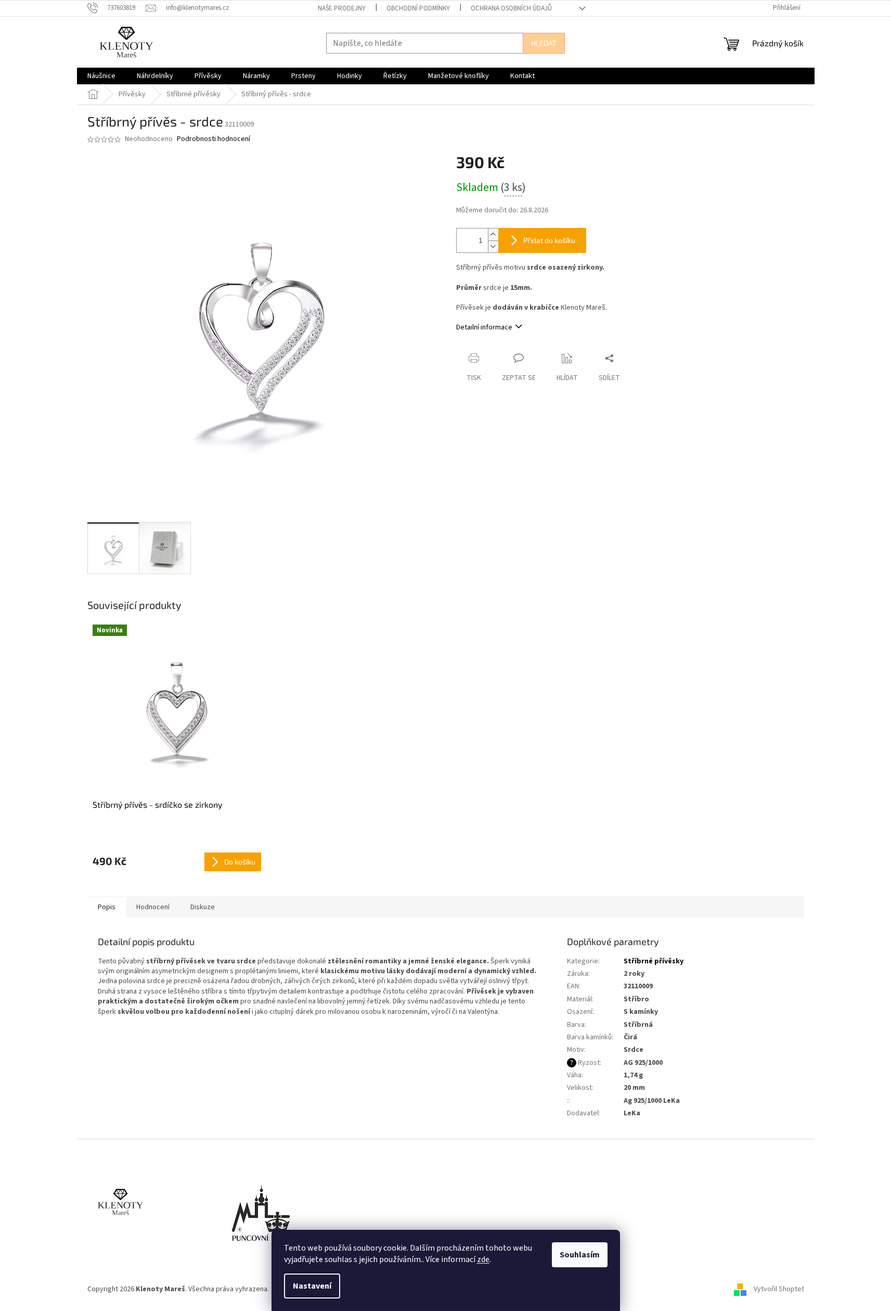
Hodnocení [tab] (153, 907)
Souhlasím (580, 1255)
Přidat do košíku (549, 240)
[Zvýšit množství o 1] (493, 234)
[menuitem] (101, 76)
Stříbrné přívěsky (653, 961)
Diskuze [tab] (202, 907)
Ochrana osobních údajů (511, 8)
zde (483, 1259)
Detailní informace (484, 327)
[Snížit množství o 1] (493, 246)
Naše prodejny (342, 8)
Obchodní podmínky (418, 8)
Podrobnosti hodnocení (213, 139)
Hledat (544, 43)
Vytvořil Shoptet (779, 1289)
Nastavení (312, 1286)
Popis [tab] (106, 907)
